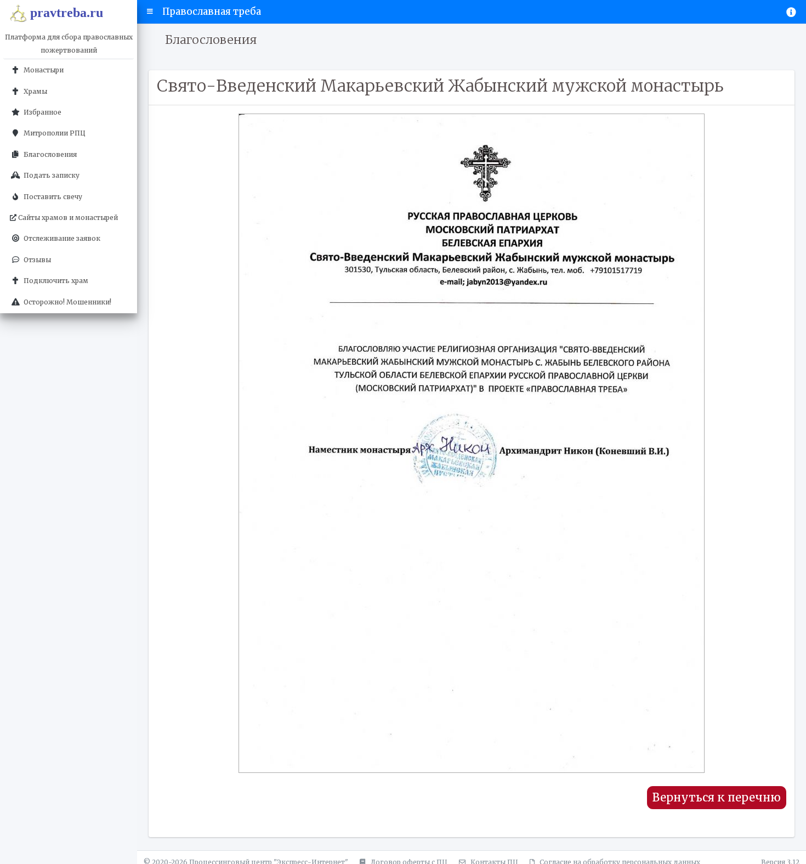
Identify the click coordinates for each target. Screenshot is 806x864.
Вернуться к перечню (716, 797)
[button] (150, 11)
